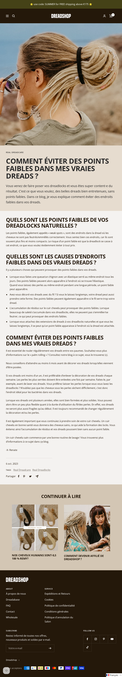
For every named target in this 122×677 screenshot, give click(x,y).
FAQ (8, 605)
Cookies (49, 599)
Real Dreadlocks (41, 470)
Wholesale (12, 617)
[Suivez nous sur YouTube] (112, 639)
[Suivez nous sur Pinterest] (104, 639)
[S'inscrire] (50, 648)
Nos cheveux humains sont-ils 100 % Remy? (34, 556)
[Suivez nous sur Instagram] (96, 639)
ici (106, 355)
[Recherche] (13, 16)
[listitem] (18, 476)
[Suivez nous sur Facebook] (87, 639)
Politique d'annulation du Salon (59, 619)
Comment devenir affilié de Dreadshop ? (84, 557)
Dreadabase (13, 599)
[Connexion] (104, 16)
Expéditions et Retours (57, 593)
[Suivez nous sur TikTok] (87, 647)
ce (41, 441)
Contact (10, 611)
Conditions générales (56, 611)
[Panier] (110, 15)
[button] (114, 675)
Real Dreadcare (15, 152)
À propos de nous (16, 593)
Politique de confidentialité (60, 605)
